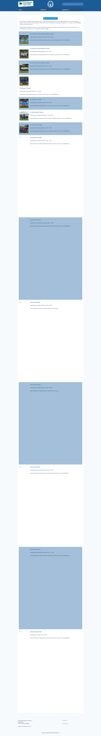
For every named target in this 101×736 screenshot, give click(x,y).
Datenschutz (65, 723)
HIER (47, 28)
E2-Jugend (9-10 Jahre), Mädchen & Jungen (40, 62)
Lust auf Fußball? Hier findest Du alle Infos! (72, 4)
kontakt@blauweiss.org (28, 24)
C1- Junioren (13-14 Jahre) (36, 124)
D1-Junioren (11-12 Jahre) (25, 88)
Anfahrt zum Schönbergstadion (51, 18)
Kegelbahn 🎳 (65, 9)
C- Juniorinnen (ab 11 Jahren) (36, 112)
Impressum (64, 720)
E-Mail (56, 308)
